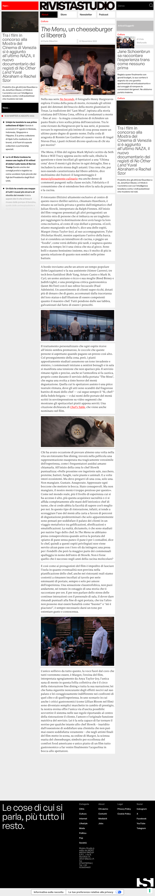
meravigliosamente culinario (59, 178)
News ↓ (6, 107)
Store (64, 14)
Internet (83, 818)
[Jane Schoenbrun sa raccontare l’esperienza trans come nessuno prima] (135, 63)
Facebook (142, 818)
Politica (82, 833)
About (44, 14)
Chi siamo (103, 809)
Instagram (142, 809)
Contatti (102, 813)
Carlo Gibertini (50, 41)
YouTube (141, 823)
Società (83, 842)
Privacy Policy (124, 809)
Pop (81, 838)
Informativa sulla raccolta (48, 892)
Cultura (44, 21)
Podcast (103, 14)
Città (81, 809)
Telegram (141, 828)
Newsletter (86, 14)
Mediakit (102, 818)
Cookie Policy (124, 813)
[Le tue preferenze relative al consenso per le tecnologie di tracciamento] (150, 891)
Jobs (100, 823)
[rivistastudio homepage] (77, 6)
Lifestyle (83, 823)
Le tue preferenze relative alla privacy (90, 892)
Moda (82, 828)
